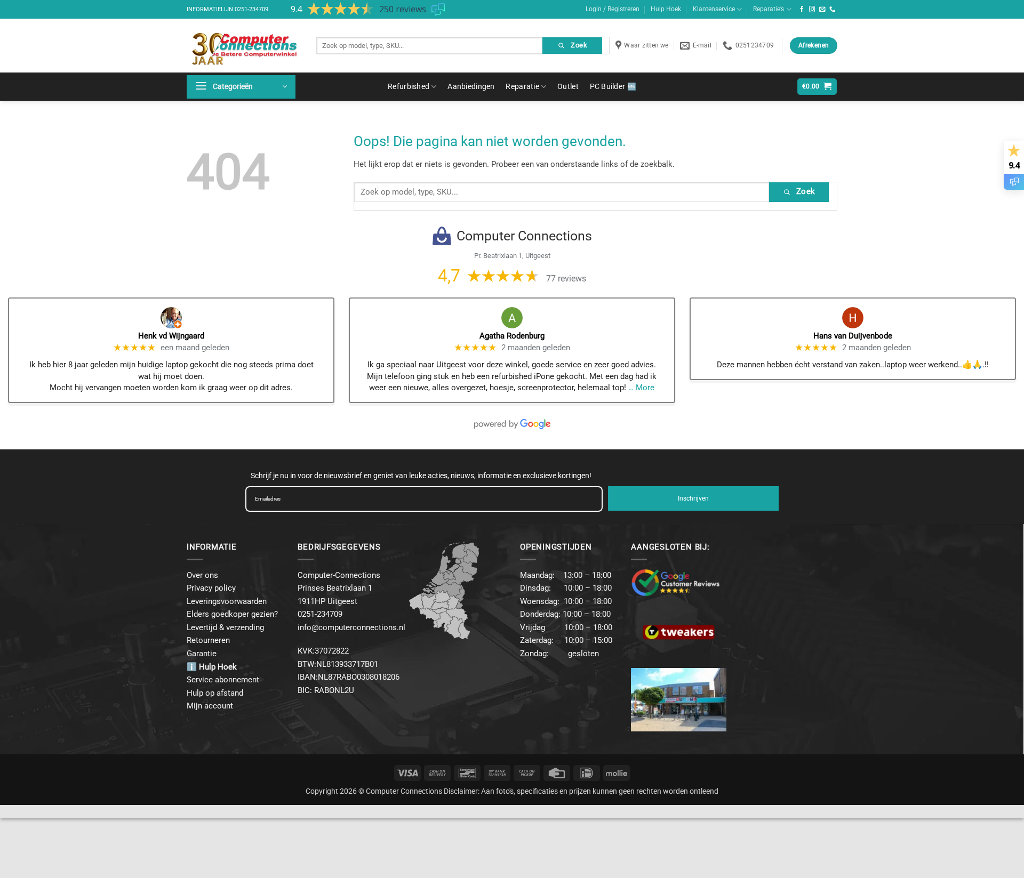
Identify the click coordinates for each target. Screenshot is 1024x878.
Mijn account (210, 706)
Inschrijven (693, 498)
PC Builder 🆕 (613, 86)
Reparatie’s (768, 9)
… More (641, 387)
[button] (241, 87)
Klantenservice (714, 9)
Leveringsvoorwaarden (227, 601)
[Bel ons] (832, 9)
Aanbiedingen (470, 86)
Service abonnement (223, 679)
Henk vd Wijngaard (171, 336)
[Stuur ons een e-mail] (822, 9)
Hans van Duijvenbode (852, 336)
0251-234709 (251, 9)
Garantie (202, 653)
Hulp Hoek (666, 9)
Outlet (568, 86)
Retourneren (208, 640)
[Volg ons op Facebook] (802, 9)
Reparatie (522, 86)
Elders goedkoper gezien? (232, 614)
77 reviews (566, 278)
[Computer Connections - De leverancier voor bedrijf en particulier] (243, 46)
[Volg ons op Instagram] (812, 9)
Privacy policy (211, 588)
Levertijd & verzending (225, 627)
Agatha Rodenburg (512, 336)
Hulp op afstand (215, 693)
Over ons (202, 575)
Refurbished (408, 86)
